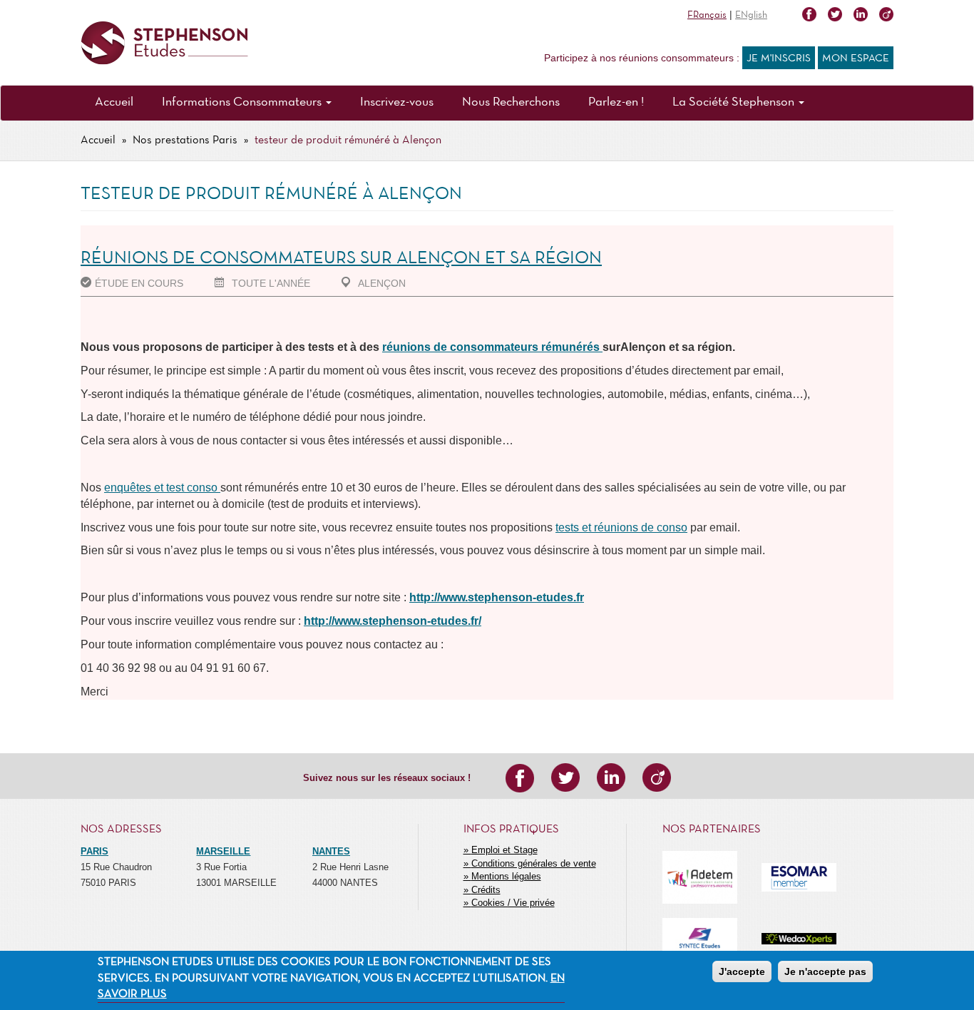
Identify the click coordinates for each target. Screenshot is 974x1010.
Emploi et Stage (504, 850)
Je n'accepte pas (825, 971)
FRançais (707, 15)
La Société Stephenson (734, 102)
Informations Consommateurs (243, 102)
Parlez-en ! (616, 102)
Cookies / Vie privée (513, 902)
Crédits (486, 889)
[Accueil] (164, 43)
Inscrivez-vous (397, 102)
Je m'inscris (779, 58)
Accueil (114, 102)
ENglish (751, 15)
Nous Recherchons (511, 102)
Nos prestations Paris (185, 141)
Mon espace (855, 58)
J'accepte (742, 971)
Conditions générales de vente (533, 863)
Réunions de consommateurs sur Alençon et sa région (341, 258)
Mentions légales (506, 876)
